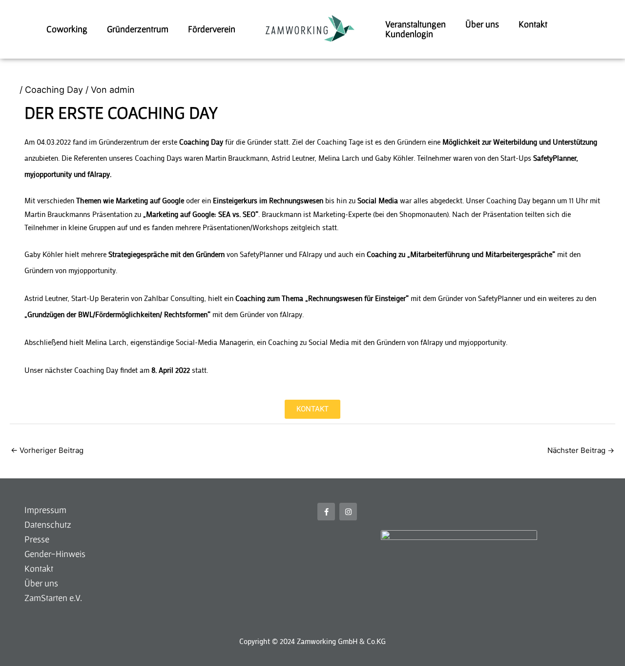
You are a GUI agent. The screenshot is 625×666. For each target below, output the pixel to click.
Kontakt (533, 24)
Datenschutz (47, 524)
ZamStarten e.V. (53, 598)
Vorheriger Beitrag (47, 450)
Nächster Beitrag (580, 450)
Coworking (66, 29)
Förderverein (211, 29)
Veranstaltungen (415, 24)
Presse (36, 539)
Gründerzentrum (137, 29)
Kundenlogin (409, 34)
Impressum (45, 510)
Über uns (482, 24)
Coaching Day (54, 90)
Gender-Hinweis (54, 554)
